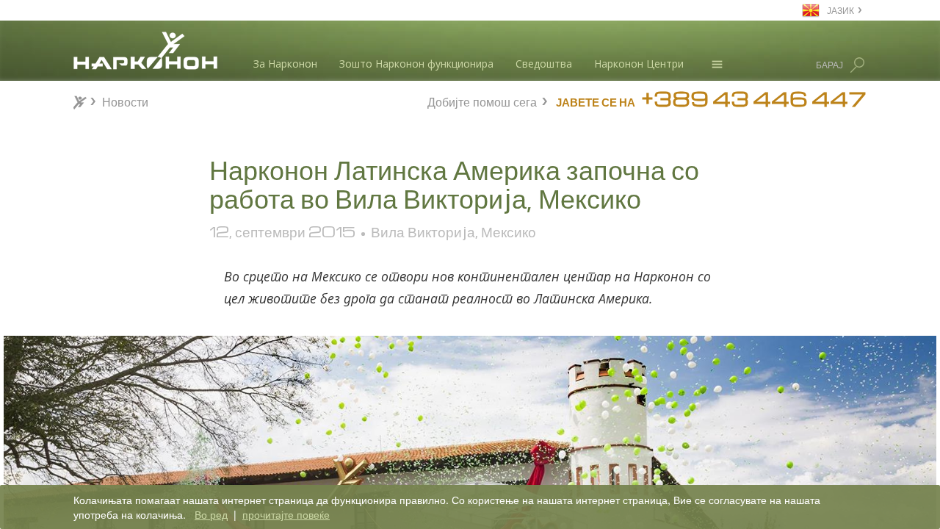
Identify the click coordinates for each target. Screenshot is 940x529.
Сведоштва (544, 64)
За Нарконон (285, 64)
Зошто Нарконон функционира (416, 64)
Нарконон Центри (639, 64)
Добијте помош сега (482, 100)
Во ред (211, 514)
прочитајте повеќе (286, 514)
